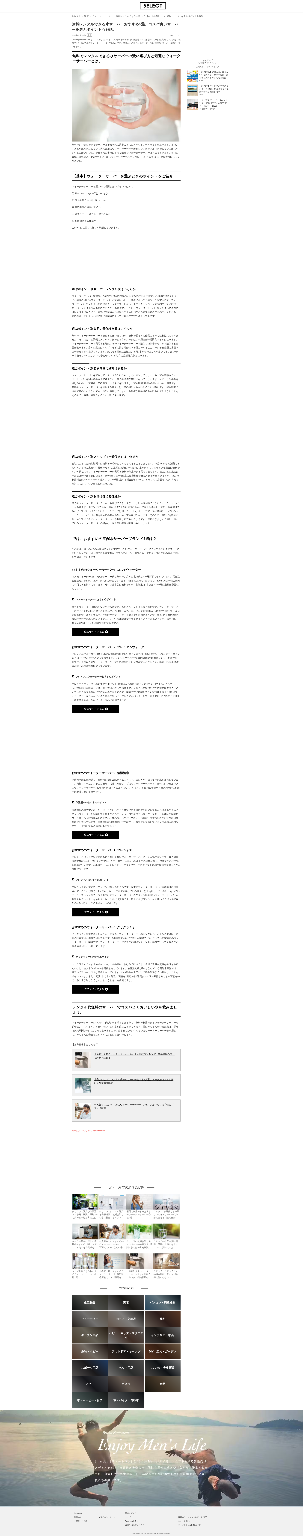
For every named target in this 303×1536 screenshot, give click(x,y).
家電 (86, 16)
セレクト (76, 16)
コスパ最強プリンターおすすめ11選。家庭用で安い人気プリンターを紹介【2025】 (213, 103)
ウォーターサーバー (102, 16)
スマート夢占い (184, 1521)
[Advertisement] (98, 1156)
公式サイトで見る (94, 631)
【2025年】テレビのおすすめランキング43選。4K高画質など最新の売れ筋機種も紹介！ (214, 88)
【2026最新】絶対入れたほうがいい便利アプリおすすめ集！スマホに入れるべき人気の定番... (213, 74)
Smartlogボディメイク (134, 1524)
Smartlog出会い (131, 1521)
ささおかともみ (79, 35)
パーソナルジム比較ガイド (189, 1524)
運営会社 (78, 1517)
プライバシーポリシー (107, 1517)
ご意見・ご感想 (80, 1521)
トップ (128, 1517)
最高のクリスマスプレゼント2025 (192, 1517)
